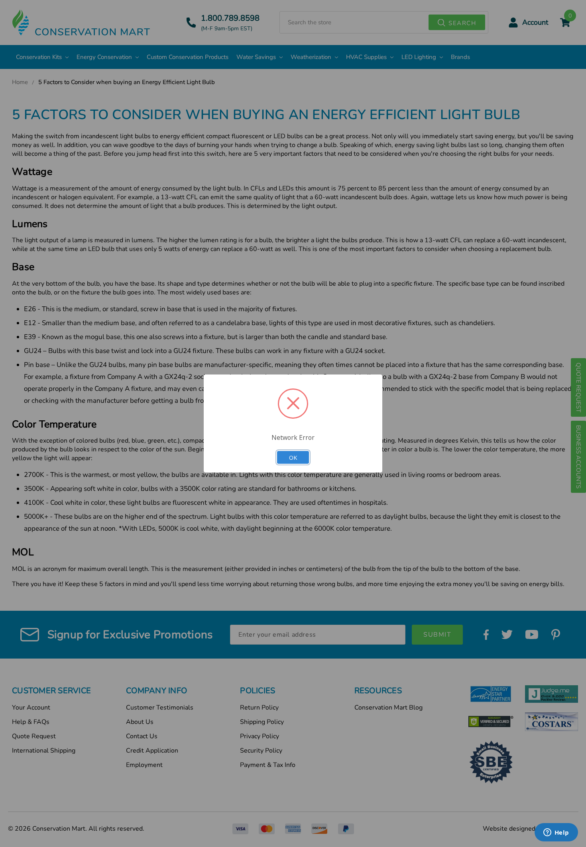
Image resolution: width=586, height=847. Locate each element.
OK (293, 457)
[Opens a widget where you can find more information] (556, 833)
